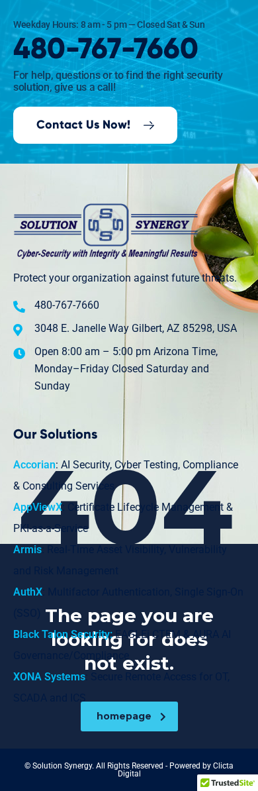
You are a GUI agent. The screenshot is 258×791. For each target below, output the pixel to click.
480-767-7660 (105, 49)
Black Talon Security (61, 634)
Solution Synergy (62, 765)
